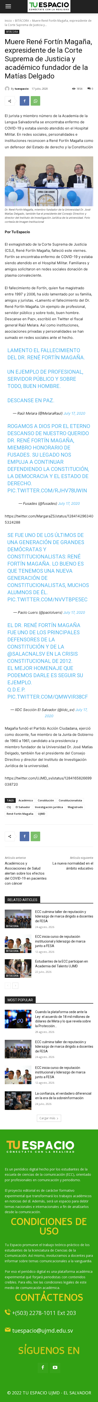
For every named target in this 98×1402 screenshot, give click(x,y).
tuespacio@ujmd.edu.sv (42, 1330)
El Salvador (23, 807)
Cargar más (47, 1118)
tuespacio (22, 88)
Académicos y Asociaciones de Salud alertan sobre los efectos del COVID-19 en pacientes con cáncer (26, 873)
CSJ (9, 807)
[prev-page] (8, 986)
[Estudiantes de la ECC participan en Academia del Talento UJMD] (18, 968)
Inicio (8, 21)
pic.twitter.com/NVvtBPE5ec (47, 600)
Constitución (46, 800)
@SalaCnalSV (26, 654)
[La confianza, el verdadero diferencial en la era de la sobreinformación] (18, 1100)
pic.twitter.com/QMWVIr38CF (47, 697)
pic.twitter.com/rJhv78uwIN (47, 491)
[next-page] (15, 986)
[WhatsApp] (35, 101)
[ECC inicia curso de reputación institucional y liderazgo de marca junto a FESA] (18, 943)
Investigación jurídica (49, 807)
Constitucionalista (70, 800)
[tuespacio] (8, 88)
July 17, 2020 (74, 413)
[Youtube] (55, 1368)
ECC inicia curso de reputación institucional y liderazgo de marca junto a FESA (60, 941)
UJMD (41, 813)
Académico (26, 800)
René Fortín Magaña (20, 813)
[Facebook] (24, 101)
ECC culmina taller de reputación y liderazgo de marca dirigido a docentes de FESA (64, 916)
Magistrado (75, 807)
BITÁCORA (22, 21)
